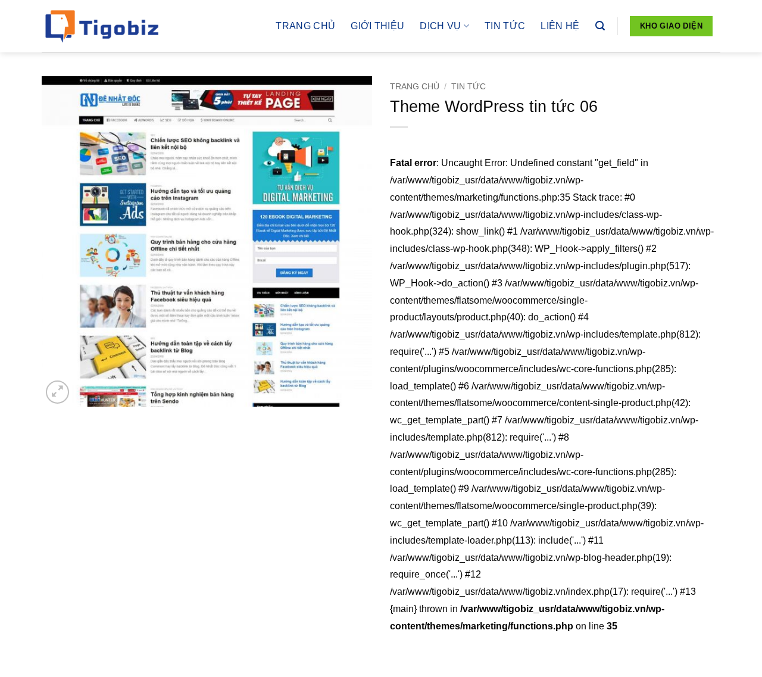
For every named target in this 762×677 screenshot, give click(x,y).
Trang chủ (305, 26)
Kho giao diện (671, 25)
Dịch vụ (440, 26)
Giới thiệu (377, 26)
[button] (57, 392)
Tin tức (505, 26)
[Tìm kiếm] (600, 26)
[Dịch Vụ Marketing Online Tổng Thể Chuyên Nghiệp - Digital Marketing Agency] (101, 26)
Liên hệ (560, 26)
